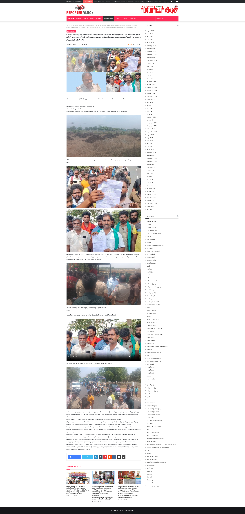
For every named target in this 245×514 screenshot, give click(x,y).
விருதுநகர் (149, 474)
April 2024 (150, 111)
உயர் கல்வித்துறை (151, 263)
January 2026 (151, 48)
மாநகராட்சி (150, 429)
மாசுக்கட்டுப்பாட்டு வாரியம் (154, 426)
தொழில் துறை (150, 367)
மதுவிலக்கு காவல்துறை (153, 414)
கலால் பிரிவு (150, 272)
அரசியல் (85, 18)
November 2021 (151, 197)
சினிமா (117, 18)
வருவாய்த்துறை (151, 465)
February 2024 (151, 117)
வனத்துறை (150, 468)
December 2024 (152, 87)
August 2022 (150, 170)
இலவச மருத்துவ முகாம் (153, 251)
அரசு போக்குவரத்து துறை (154, 233)
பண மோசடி (150, 394)
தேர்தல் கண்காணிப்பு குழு (154, 361)
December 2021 (151, 194)
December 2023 (152, 123)
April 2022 (150, 182)
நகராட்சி (149, 376)
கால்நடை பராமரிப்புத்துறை (154, 287)
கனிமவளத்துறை (151, 284)
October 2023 (151, 129)
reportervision (72, 44)
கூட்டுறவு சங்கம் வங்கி (153, 301)
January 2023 (151, 155)
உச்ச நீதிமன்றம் (151, 257)
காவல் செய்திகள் (108, 18)
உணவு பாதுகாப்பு (151, 260)
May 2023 (150, 144)
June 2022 (150, 176)
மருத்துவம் (150, 423)
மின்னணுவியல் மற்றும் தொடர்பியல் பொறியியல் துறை (161, 444)
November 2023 (152, 126)
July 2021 (149, 209)
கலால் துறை (150, 269)
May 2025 (150, 72)
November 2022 (152, 161)
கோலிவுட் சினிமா (151, 310)
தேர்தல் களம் (150, 364)
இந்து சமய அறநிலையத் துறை (155, 245)
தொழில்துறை (150, 370)
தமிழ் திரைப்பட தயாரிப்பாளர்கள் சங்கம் (157, 346)
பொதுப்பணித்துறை (152, 405)
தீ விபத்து (149, 355)
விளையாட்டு (133, 18)
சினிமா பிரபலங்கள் (152, 322)
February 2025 (151, 81)
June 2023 (150, 141)
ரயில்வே (149, 453)
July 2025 (150, 66)
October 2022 (151, 164)
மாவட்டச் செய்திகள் (152, 435)
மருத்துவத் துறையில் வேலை (154, 420)
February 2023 (151, 152)
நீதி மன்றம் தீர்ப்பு (151, 385)
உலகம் (92, 18)
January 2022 (151, 191)
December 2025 (152, 51)
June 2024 (150, 105)
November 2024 (152, 90)
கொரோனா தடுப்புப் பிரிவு (153, 304)
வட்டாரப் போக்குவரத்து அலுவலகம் (156, 462)
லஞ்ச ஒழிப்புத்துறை (152, 459)
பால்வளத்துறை (151, 402)
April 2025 (150, 75)
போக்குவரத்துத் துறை (153, 411)
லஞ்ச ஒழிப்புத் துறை (152, 456)
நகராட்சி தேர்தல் (151, 379)
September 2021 (152, 203)
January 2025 (151, 84)
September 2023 (152, 132)
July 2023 (150, 138)
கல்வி (148, 275)
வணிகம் (125, 18)
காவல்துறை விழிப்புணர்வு (153, 293)
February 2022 (151, 188)
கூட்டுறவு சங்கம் (151, 299)
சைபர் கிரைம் (150, 331)
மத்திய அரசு (150, 417)
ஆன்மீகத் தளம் (151, 239)
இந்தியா (78, 18)
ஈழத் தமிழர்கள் (151, 254)
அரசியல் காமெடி (151, 227)
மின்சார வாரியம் (151, 441)
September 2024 (152, 96)
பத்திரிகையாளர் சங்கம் (153, 397)
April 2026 (150, 40)
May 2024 (150, 108)
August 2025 (150, 63)
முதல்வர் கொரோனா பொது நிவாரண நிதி (158, 447)
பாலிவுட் (149, 400)
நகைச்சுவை (150, 382)
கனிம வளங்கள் (151, 278)
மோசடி (148, 450)
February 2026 (151, 45)
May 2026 (150, 37)
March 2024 (150, 114)
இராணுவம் (150, 248)
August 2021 (150, 206)
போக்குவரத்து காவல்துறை (154, 408)
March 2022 (150, 185)
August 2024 (151, 99)
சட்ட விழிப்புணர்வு (151, 313)
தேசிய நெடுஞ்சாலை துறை (154, 358)
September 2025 (152, 60)
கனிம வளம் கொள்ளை (153, 281)
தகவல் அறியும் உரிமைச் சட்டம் (155, 334)
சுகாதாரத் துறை (151, 325)
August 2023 (151, 135)
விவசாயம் (149, 477)
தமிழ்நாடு (70, 18)
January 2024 (151, 120)
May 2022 (150, 179)
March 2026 (150, 43)
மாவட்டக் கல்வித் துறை (153, 432)
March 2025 (150, 78)
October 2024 (151, 93)
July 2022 (150, 173)
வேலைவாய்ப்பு (150, 483)
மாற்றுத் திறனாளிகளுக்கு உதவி (155, 438)
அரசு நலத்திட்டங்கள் (152, 230)
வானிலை (149, 471)
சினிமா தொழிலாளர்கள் (153, 319)
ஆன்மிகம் (98, 18)
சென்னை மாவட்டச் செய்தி (154, 328)
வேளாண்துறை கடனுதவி (153, 486)
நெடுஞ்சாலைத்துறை (152, 391)
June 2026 (150, 34)
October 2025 (151, 57)
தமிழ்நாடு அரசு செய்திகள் (154, 352)
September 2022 (152, 167)
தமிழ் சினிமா (150, 343)
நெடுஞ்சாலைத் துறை (152, 388)
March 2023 (150, 149)
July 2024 (150, 102)
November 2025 (152, 54)
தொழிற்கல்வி (150, 373)
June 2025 (150, 69)
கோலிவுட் (149, 307)
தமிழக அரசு (150, 337)
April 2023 (150, 147)
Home (70, 25)
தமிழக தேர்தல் (151, 340)
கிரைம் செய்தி (151, 296)
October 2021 (151, 200)
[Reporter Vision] (80, 9)
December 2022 (152, 158)
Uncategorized (151, 221)
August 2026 (151, 31)
